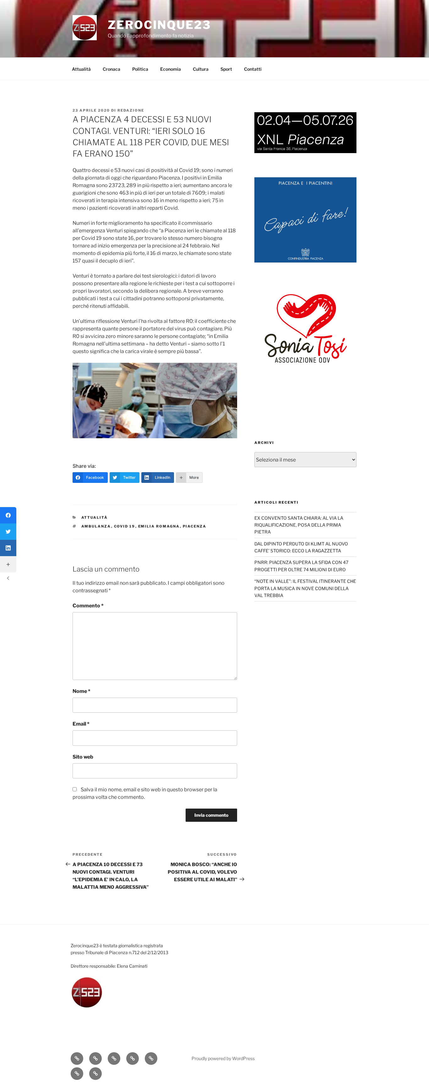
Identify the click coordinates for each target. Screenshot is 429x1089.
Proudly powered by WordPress (223, 1058)
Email (81, 724)
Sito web (83, 757)
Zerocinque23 (159, 25)
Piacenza (195, 526)
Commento (88, 606)
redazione (130, 110)
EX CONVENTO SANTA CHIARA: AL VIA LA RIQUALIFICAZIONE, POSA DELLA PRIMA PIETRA (298, 525)
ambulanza (96, 526)
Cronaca (111, 69)
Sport (226, 69)
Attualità (81, 69)
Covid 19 (124, 526)
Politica (140, 69)
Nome (81, 691)
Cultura (201, 69)
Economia (170, 69)
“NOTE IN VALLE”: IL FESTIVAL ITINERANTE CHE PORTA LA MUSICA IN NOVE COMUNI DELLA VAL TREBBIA (305, 588)
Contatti (253, 69)
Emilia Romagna (159, 526)
